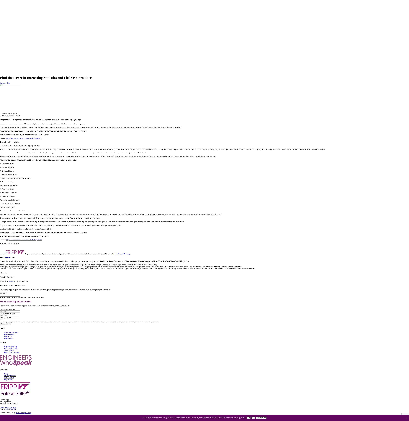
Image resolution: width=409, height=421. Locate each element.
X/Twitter (3, 293)
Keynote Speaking (10, 346)
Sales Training (9, 350)
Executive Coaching (11, 348)
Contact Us (8, 336)
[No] (406, 418)
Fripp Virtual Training (122, 254)
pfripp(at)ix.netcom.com (8, 407)
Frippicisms (8, 380)
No (253, 418)
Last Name (7, 313)
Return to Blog (5, 83)
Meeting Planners (10, 376)
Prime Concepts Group (23, 413)
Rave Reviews (9, 334)
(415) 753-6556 (10, 409)
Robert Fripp (8, 338)
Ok (249, 418)
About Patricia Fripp (11, 332)
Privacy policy (261, 418)
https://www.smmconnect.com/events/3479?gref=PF (24, 138)
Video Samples (9, 378)
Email (5, 318)
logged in (12, 281)
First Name (7, 309)
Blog (6, 374)
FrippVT (7, 257)
